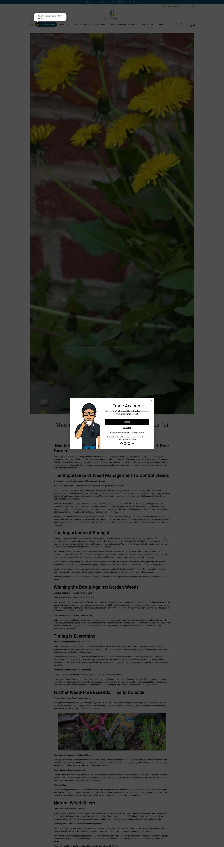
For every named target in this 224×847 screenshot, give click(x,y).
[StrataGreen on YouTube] (132, 444)
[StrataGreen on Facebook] (121, 444)
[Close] (151, 400)
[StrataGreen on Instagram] (125, 444)
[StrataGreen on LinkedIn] (129, 444)
